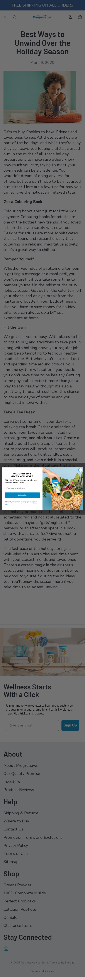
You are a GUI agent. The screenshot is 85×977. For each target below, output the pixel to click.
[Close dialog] (80, 470)
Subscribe (22, 495)
